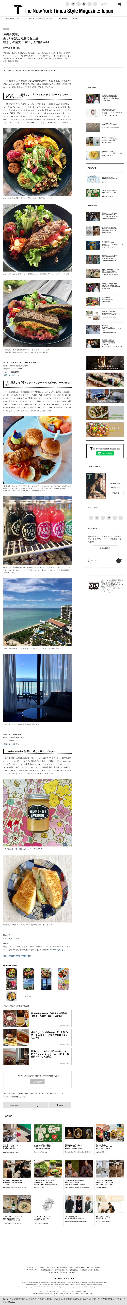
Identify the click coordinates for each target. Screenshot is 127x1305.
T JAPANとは (31, 1267)
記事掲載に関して (61, 1270)
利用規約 (41, 1267)
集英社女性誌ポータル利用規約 (56, 1267)
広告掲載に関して (47, 1270)
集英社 (96, 1270)
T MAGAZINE (72, 1272)
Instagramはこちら (57, 950)
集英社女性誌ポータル (58, 1272)
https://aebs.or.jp (105, 592)
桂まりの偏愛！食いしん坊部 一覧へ (17, 956)
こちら (111, 590)
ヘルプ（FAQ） (34, 1269)
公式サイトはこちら (11, 375)
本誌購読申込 (73, 1270)
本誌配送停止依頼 (86, 1270)
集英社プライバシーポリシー (79, 1267)
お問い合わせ (95, 1267)
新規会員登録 (105, 548)
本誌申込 (115, 493)
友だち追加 (37, 1082)
